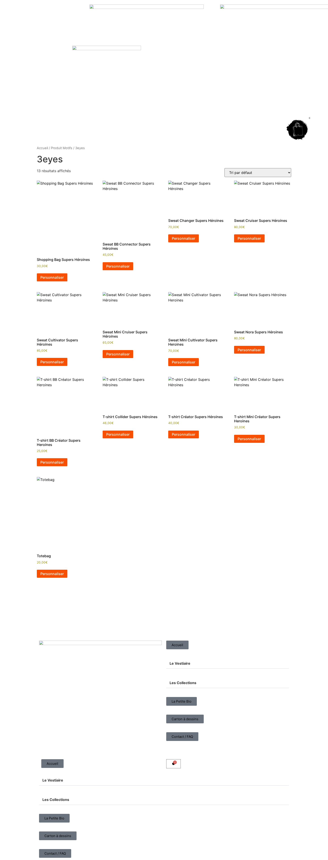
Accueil (42, 148)
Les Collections (183, 683)
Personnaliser (52, 277)
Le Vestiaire (180, 663)
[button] (227, 663)
